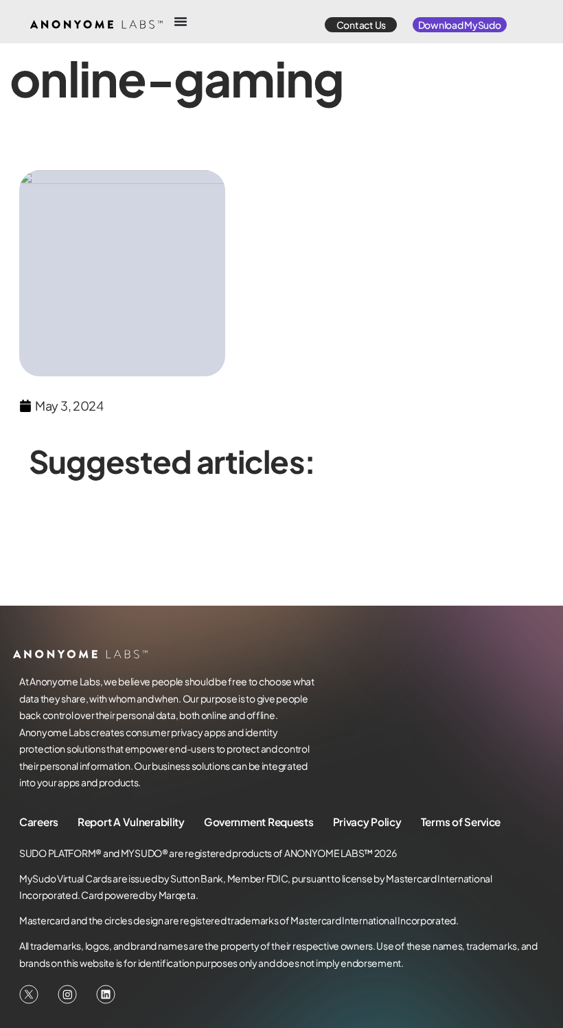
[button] (361, 24)
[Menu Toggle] (180, 21)
